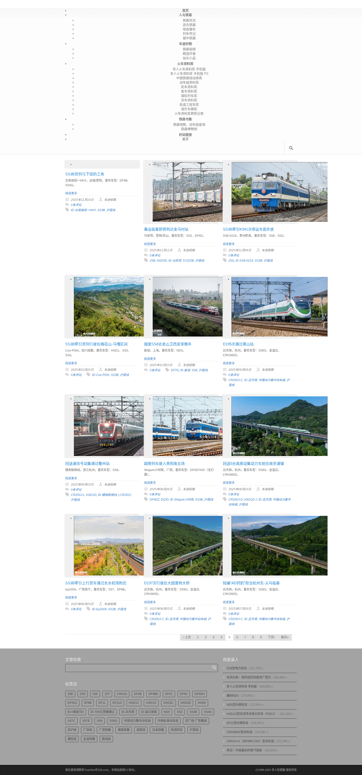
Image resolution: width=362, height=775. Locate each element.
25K (95, 694)
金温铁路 (89, 739)
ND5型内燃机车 (237, 705)
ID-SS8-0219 (244, 260)
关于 (185, 139)
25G (231, 260)
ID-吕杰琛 (250, 380)
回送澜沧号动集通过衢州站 (87, 463)
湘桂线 (71, 739)
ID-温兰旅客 (149, 712)
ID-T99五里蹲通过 (103, 712)
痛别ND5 (233, 695)
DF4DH (200, 694)
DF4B (138, 694)
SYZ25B (188, 260)
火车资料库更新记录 (189, 113)
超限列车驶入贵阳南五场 (164, 463)
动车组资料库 (189, 82)
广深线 (87, 730)
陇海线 (106, 739)
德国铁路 (124, 730)
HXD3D (162, 260)
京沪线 (71, 730)
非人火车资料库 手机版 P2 (189, 73)
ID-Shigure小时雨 (182, 499)
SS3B (101, 210)
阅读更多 (71, 193)
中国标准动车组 (168, 721)
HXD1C (134, 703)
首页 (185, 10)
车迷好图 (185, 44)
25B (152, 260)
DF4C (169, 694)
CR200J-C (236, 380)
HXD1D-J (250, 499)
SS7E (86, 721)
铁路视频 (189, 49)
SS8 (194, 370)
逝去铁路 (189, 25)
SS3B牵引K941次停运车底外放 (248, 229)
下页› (271, 637)
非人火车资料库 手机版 (189, 69)
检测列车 (177, 730)
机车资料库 (189, 87)
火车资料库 (185, 64)
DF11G (117, 703)
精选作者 (189, 53)
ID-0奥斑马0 (75, 712)
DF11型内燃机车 (237, 723)
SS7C (71, 721)
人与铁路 (185, 15)
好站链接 (185, 134)
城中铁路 (189, 38)
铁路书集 (185, 119)
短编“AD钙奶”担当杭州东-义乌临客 (251, 583)
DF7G (175, 370)
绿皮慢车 (189, 29)
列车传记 (189, 33)
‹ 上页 (187, 637)
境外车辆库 (189, 109)
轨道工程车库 (189, 104)
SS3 (179, 712)
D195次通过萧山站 (238, 344)
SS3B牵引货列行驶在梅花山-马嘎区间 (96, 344)
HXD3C (168, 703)
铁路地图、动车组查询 (189, 124)
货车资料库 (189, 100)
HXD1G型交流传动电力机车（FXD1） (252, 714)
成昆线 (140, 730)
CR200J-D (236, 499)
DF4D (184, 694)
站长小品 (189, 58)
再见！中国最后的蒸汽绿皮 (244, 750)
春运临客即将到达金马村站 (166, 229)
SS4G (208, 712)
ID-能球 (185, 370)
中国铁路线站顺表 (189, 78)
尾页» (285, 637)
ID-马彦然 (174, 260)
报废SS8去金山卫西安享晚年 (168, 344)
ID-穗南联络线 (107, 495)
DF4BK (153, 694)
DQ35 (165, 499)
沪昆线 (110, 210)
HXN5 (202, 703)
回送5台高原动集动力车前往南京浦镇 (253, 463)
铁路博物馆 (189, 129)
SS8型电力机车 (237, 668)
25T (107, 694)
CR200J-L (78, 495)
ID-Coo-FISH (100, 375)
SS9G (113, 721)
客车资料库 (189, 91)
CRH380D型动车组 (239, 732)
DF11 (102, 703)
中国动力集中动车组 (272, 380)
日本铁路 (158, 730)
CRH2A (122, 694)
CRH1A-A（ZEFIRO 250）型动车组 (250, 741)
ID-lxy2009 (99, 609)
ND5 (167, 712)
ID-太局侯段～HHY (83, 210)
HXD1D (91, 495)
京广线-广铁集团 (196, 721)
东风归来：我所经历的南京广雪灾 (249, 677)
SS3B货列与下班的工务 (84, 174)
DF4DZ (154, 499)
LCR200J (124, 495)
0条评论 (76, 205)
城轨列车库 (189, 96)
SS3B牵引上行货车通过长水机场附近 (95, 583)
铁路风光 (189, 20)
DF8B (88, 703)
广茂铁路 (105, 730)
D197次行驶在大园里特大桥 (167, 583)
